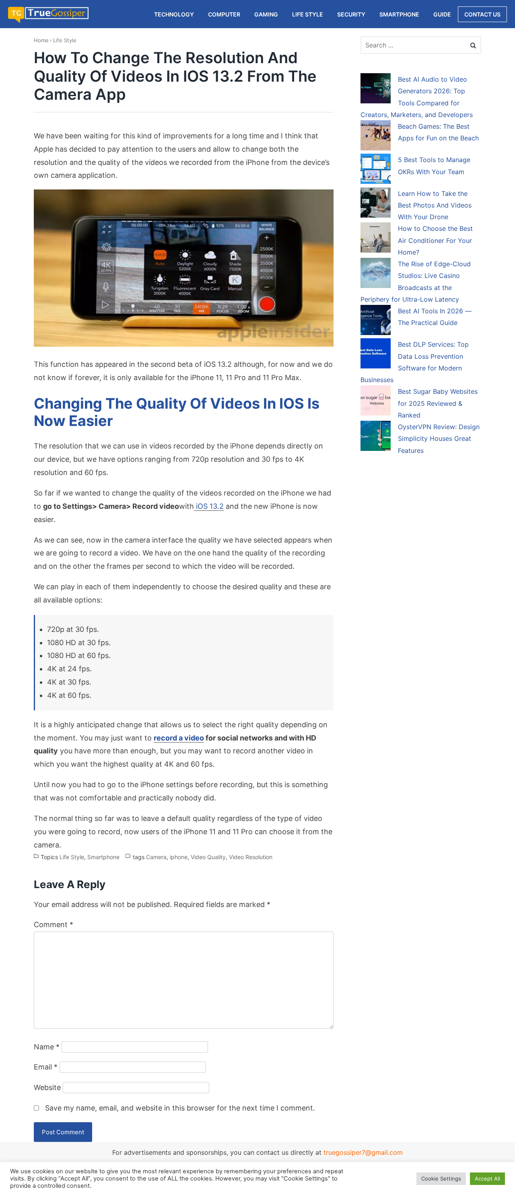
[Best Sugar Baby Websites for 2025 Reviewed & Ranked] (375, 401)
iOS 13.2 (209, 506)
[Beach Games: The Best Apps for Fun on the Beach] (375, 136)
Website (47, 1087)
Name (47, 1047)
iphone (178, 857)
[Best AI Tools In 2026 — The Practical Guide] (375, 321)
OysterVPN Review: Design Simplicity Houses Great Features (439, 439)
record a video (179, 738)
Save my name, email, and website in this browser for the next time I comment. (180, 1108)
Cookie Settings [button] (441, 1178)
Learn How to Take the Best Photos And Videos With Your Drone (435, 205)
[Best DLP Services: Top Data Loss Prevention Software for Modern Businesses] (375, 354)
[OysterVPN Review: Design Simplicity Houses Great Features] (375, 437)
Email (46, 1067)
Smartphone (103, 857)
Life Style (64, 40)
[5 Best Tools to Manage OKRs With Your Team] (375, 170)
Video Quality (208, 857)
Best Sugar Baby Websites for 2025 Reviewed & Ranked (438, 403)
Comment (53, 924)
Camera (156, 857)
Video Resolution (250, 857)
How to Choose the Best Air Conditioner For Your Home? (435, 240)
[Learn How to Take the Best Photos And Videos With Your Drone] (375, 203)
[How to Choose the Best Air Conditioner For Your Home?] (375, 238)
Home (41, 40)
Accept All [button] (487, 1178)
